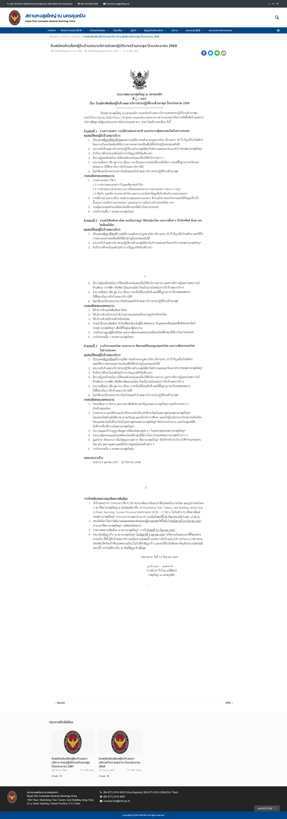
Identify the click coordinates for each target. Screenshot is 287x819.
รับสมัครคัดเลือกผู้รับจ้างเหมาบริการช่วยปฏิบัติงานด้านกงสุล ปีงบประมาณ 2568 (121, 36)
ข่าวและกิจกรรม (97, 30)
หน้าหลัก (53, 36)
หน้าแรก (52, 30)
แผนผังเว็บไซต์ (265, 808)
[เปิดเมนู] (278, 30)
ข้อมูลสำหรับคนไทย (153, 30)
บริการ (174, 30)
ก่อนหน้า (61, 702)
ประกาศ (65, 36)
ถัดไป (228, 702)
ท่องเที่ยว (117, 30)
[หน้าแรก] (14, 18)
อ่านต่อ (55, 776)
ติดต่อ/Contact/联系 (71, 30)
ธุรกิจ (133, 30)
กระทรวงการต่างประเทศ (220, 30)
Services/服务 (193, 30)
